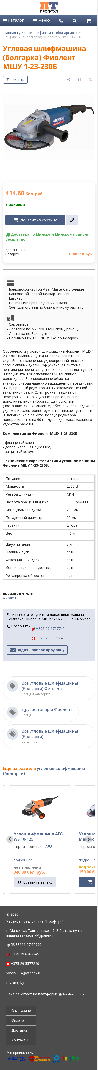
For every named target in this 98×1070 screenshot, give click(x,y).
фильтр (18, 79)
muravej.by (15, 982)
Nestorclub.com (75, 994)
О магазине (21, 1010)
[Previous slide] (9, 839)
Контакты (19, 1040)
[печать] (80, 79)
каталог (15, 20)
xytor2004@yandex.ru (23, 973)
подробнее (12, 860)
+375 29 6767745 (50, 628)
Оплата (17, 1020)
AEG (38, 846)
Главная (9, 32)
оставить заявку (27, 882)
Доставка (19, 1030)
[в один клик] (72, 220)
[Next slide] (88, 839)
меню (43, 20)
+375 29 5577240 (50, 638)
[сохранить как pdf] (90, 79)
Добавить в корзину (38, 219)
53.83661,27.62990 (26, 944)
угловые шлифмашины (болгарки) (46, 32)
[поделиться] (69, 79)
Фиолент (10, 597)
